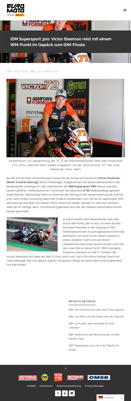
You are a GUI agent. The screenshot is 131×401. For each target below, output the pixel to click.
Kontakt (31, 386)
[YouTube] (65, 393)
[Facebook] (58, 393)
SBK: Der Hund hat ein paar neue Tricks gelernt (96, 309)
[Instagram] (72, 393)
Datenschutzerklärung (68, 386)
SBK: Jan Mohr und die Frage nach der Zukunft (96, 316)
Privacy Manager (94, 386)
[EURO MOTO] (15, 10)
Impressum (46, 386)
